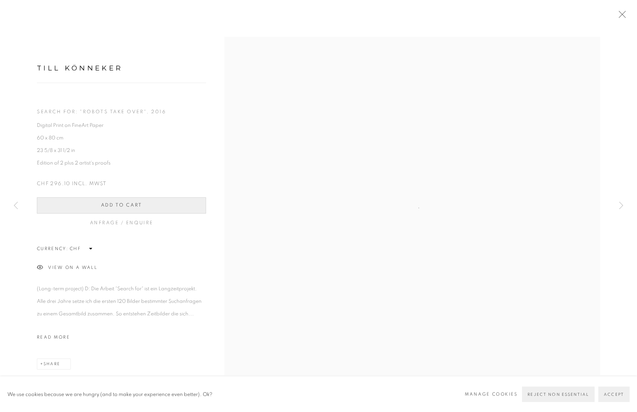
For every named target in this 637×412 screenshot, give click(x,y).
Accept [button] (614, 394)
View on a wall (72, 267)
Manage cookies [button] (491, 394)
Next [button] (621, 206)
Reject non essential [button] (558, 394)
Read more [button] (53, 337)
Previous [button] (16, 206)
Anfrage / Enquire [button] (121, 223)
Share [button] (51, 364)
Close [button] (620, 16)
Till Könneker (80, 68)
